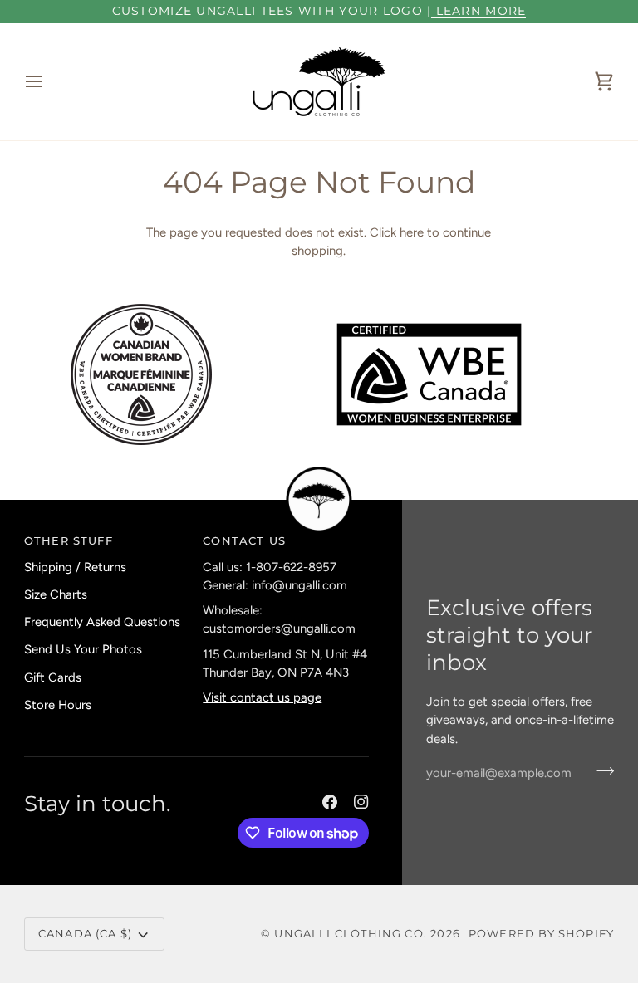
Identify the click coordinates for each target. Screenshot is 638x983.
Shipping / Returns (75, 567)
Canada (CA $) (85, 933)
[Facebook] (329, 802)
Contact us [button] (244, 540)
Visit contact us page (262, 697)
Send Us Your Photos (83, 649)
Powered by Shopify (541, 933)
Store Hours (57, 704)
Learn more (478, 10)
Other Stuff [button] (68, 540)
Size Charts (55, 594)
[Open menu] (49, 81)
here (412, 232)
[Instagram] (361, 802)
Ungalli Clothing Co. (352, 933)
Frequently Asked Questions (102, 621)
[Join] (600, 771)
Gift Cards (52, 677)
